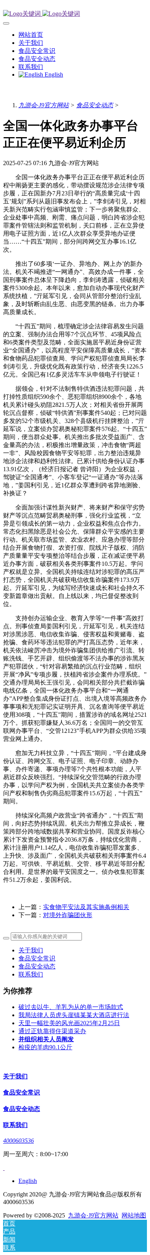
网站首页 (30, 34)
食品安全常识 (36, 958)
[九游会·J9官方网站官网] (75, 14)
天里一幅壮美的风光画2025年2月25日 (69, 1023)
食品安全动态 (94, 105)
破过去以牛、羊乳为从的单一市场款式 (70, 1007)
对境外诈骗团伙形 (67, 915)
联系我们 (30, 974)
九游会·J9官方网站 (43, 105)
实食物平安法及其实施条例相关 (86, 907)
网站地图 (134, 1215)
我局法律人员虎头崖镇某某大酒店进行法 (73, 1015)
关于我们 (30, 950)
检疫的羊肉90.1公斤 (45, 1047)
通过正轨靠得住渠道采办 (52, 1031)
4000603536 (18, 1140)
